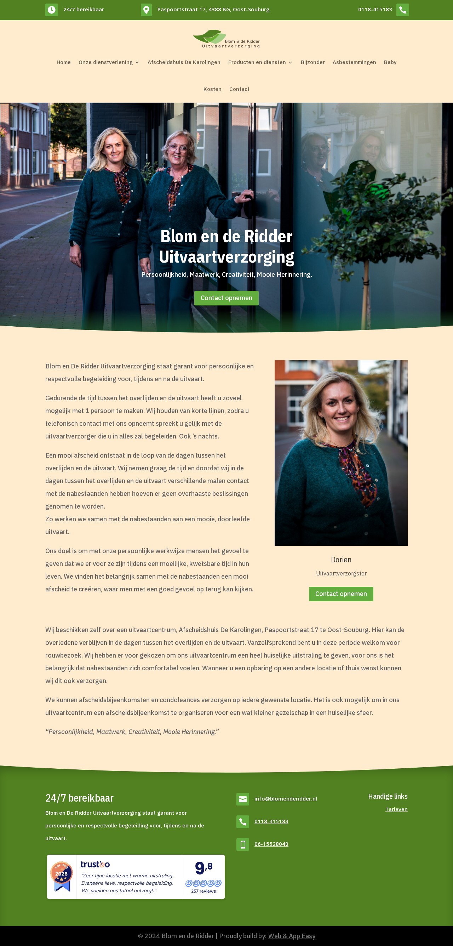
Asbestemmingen (354, 62)
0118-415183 (375, 9)
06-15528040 (271, 843)
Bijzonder (313, 62)
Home (64, 62)
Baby (390, 62)
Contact (239, 89)
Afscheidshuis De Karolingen (184, 62)
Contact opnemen (226, 298)
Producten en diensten (257, 62)
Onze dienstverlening (106, 62)
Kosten (212, 89)
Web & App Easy (291, 936)
